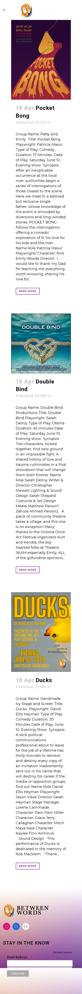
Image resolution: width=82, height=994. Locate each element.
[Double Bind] (41, 343)
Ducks (44, 680)
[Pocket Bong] (41, 60)
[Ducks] (41, 632)
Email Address (18, 957)
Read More (27, 291)
